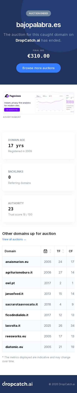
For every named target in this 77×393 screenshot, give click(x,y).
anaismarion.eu (16, 262)
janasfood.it (14, 294)
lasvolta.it (12, 325)
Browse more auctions (38, 68)
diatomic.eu (14, 347)
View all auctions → (14, 239)
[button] (21, 251)
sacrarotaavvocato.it (21, 304)
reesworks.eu (15, 336)
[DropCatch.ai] (17, 384)
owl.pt (10, 283)
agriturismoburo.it (19, 272)
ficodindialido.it (16, 315)
